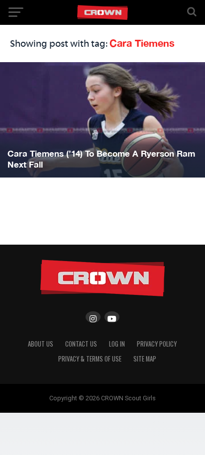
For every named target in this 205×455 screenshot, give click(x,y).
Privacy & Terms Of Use (89, 359)
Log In (117, 344)
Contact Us (81, 344)
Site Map (144, 359)
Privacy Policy (157, 344)
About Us (40, 344)
